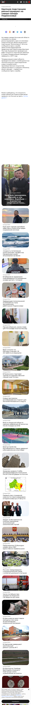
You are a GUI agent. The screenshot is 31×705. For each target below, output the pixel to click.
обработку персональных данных (11, 695)
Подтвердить (15, 701)
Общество (4, 19)
